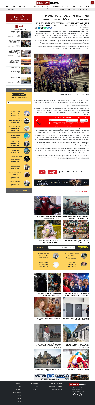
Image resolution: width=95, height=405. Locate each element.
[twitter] (41, 28)
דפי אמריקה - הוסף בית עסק (19, 90)
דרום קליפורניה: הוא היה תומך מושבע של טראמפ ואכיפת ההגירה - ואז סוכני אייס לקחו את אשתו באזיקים (14, 43)
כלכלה (81, 6)
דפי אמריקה (35, 389)
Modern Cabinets (57, 389)
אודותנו (19, 386)
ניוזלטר (19, 395)
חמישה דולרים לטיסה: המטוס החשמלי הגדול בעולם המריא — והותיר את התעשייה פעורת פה (14, 60)
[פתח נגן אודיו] (92, 2)
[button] (50, 120)
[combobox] (19, 102)
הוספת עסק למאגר (16, 392)
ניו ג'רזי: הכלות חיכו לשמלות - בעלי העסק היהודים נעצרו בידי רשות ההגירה (14, 33)
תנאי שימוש (18, 389)
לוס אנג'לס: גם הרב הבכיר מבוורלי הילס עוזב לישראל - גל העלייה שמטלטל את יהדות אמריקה (14, 70)
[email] (36, 28)
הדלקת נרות (86, 9)
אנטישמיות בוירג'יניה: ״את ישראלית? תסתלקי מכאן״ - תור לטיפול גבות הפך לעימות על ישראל (14, 52)
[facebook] (50, 28)
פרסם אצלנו (18, 383)
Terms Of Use (76, 126)
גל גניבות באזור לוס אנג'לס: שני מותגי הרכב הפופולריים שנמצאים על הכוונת (14, 79)
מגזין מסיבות (35, 386)
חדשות (87, 6)
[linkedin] (38, 28)
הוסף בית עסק (40, 247)
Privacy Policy (70, 126)
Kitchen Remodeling (56, 383)
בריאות (75, 6)
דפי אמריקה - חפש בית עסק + (15, 6)
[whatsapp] (44, 28)
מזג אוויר (79, 9)
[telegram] (47, 28)
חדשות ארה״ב (34, 383)
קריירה (19, 401)
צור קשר (19, 398)
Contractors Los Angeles (55, 386)
